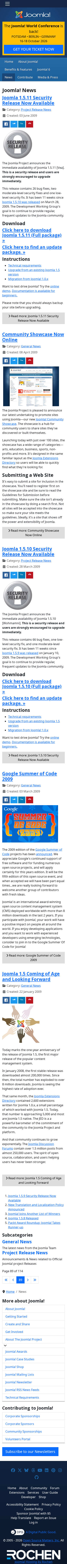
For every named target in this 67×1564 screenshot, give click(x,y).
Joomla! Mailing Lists (19, 1374)
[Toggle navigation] (7, 3)
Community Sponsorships (23, 1431)
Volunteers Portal (17, 1439)
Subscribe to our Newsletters (30, 1451)
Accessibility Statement (22, 1504)
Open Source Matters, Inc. (41, 1540)
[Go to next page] (27, 1279)
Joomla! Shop (14, 1367)
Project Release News (36, 110)
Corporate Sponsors (19, 1424)
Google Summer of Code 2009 (29, 776)
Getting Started (16, 1316)
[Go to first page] (6, 1279)
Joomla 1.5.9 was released (20, 653)
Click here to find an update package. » (32, 249)
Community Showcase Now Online (33, 337)
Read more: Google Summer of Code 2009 (34, 957)
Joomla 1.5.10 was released (21, 202)
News (8, 77)
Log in (33, 1522)
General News (31, 346)
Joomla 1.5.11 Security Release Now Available (28, 100)
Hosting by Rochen (33, 1562)
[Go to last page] (35, 1279)
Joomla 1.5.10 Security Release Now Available (28, 551)
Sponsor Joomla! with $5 (34, 1513)
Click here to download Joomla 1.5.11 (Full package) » (31, 235)
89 (20, 1280)
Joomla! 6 (43, 69)
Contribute (25, 77)
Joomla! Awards (16, 1352)
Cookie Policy (33, 1509)
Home (9, 62)
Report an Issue (45, 1518)
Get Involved (14, 1332)
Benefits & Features (18, 69)
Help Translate (21, 1518)
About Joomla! (28, 62)
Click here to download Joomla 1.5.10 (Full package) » (31, 686)
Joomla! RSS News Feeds (22, 1390)
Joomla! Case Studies (19, 1359)
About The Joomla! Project (23, 1339)
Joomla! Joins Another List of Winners (34, 1214)
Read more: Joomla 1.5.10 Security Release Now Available (34, 757)
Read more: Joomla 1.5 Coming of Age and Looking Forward (34, 1180)
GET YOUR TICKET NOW (33, 49)
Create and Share (17, 1324)
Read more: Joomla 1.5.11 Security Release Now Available (34, 318)
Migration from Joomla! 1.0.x (28, 279)
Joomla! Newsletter (18, 1382)
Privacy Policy (51, 1504)
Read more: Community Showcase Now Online (34, 532)
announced (44, 854)
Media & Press (48, 77)
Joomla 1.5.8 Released (23, 1218)
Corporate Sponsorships (22, 1416)
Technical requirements (24, 265)
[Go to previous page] (13, 1279)
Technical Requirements (22, 1397)
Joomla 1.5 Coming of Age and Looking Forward (31, 976)
